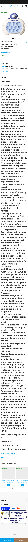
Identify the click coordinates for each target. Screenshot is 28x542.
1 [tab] (13, 38)
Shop (6, 41)
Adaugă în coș (7, 540)
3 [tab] (15, 38)
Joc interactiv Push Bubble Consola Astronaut (16, 68)
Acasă (2, 41)
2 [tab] (14, 38)
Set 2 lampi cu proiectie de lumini (9, 480)
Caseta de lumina (24, 35)
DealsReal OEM (4, 72)
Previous (2, 24)
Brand (2, 458)
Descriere (3, 77)
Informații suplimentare (8, 454)
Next (26, 24)
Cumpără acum (21, 540)
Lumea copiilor (10, 41)
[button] (10, 488)
